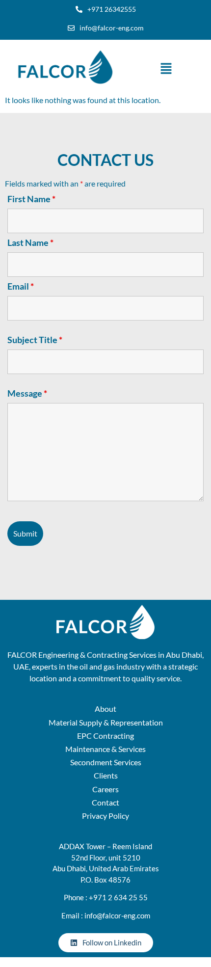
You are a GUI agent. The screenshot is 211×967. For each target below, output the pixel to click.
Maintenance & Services (105, 748)
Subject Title (34, 340)
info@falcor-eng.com (117, 915)
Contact (105, 802)
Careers (105, 789)
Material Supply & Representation (106, 722)
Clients (106, 775)
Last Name (30, 242)
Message (27, 393)
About (105, 708)
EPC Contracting (105, 735)
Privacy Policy (105, 815)
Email (20, 286)
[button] (166, 69)
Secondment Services (105, 762)
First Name (31, 199)
